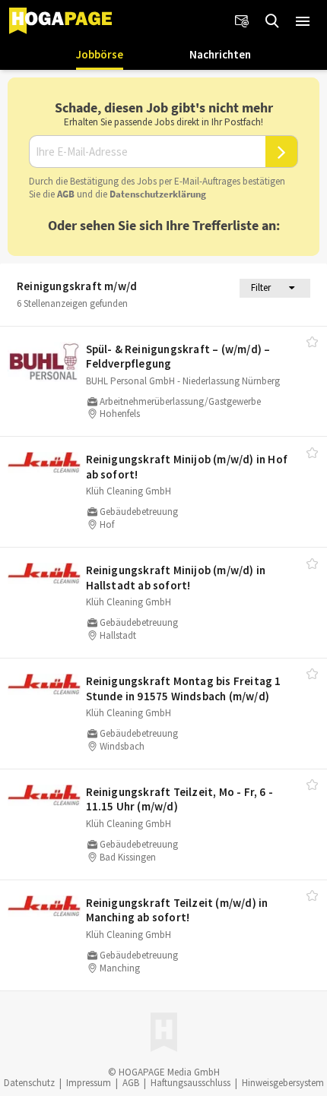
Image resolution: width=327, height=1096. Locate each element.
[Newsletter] (242, 21)
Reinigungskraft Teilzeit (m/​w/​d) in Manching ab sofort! (177, 910)
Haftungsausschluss (190, 1082)
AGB (66, 194)
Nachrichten (220, 54)
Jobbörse (99, 54)
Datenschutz (29, 1082)
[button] (302, 21)
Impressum (88, 1082)
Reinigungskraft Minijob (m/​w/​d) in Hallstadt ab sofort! (176, 577)
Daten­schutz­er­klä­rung (158, 194)
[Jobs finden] (272, 21)
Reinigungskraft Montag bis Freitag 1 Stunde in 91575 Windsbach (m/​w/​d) (183, 688)
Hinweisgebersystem (283, 1082)
